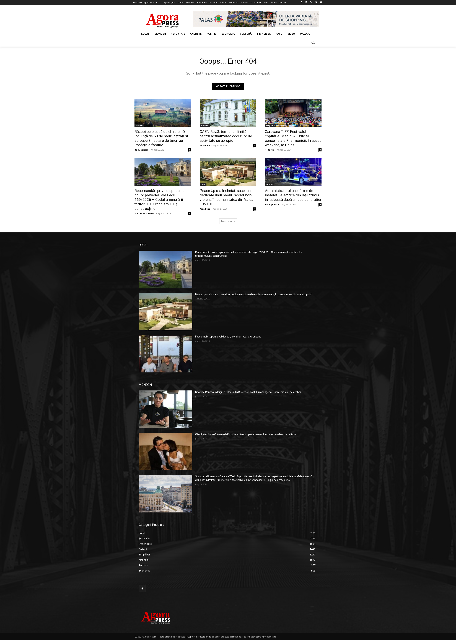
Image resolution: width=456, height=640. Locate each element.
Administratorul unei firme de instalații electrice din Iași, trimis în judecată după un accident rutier (293, 195)
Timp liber (270, 125)
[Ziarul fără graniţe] (162, 19)
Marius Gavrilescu (144, 213)
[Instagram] (306, 3)
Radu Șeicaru (141, 149)
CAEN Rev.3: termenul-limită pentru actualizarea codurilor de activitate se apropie (226, 136)
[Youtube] (321, 3)
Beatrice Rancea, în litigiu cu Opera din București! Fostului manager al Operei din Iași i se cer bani (248, 392)
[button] (313, 42)
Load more (226, 221)
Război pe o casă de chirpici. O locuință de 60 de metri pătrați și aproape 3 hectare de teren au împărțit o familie (161, 138)
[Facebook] (301, 3)
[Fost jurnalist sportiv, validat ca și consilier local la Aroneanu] (165, 353)
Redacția (269, 149)
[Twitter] (311, 3)
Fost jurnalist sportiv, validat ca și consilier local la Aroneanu (228, 336)
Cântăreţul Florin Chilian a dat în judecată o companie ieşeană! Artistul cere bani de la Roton (246, 434)
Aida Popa (205, 145)
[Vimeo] (316, 3)
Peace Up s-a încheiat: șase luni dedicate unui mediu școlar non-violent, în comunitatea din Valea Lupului (226, 197)
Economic (205, 125)
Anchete (139, 125)
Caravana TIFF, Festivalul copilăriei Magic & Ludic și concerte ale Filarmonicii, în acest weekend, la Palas (293, 138)
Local (138, 184)
